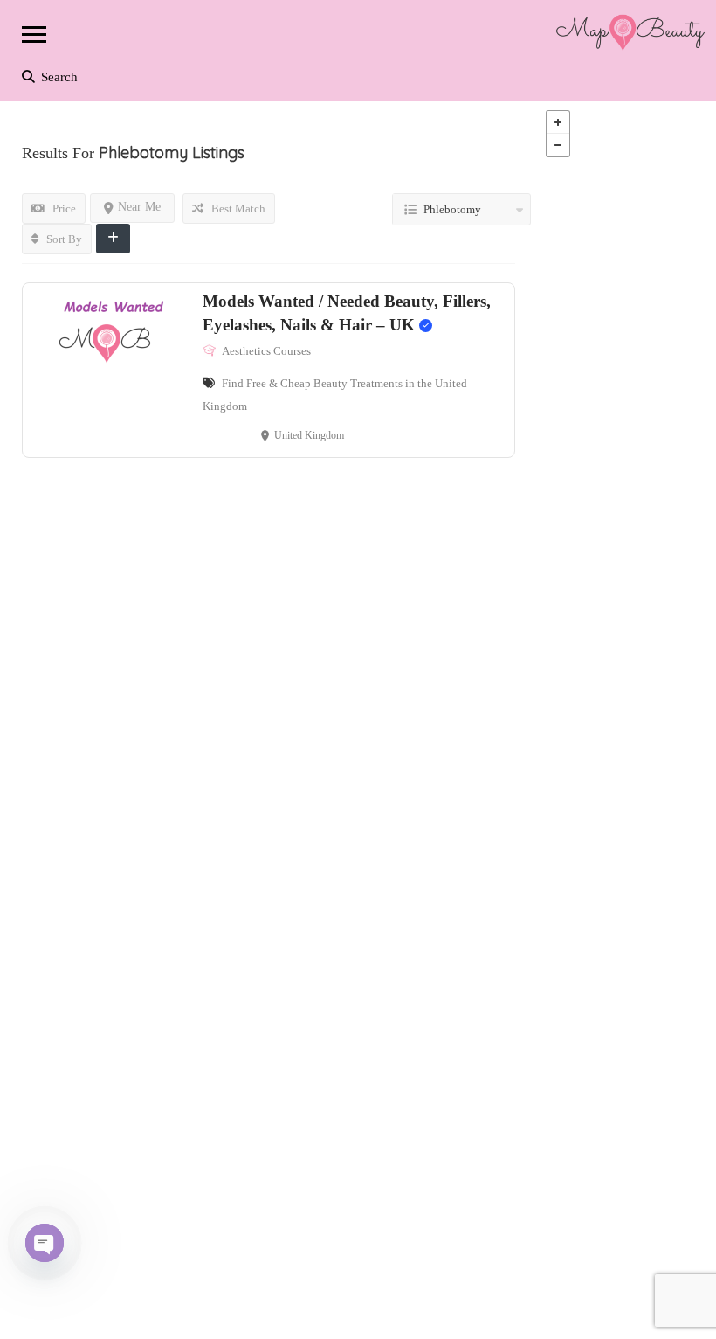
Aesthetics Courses (266, 350)
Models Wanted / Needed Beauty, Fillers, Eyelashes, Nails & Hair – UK (347, 313)
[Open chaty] (44, 1243)
